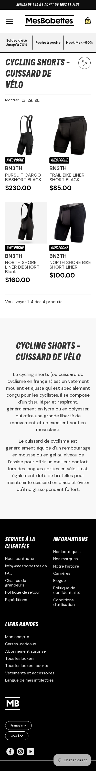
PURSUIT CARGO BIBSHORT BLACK (23, 177)
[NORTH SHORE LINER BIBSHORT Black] (26, 223)
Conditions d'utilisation (64, 602)
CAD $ (14, 736)
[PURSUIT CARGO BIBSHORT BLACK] (26, 135)
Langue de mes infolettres (29, 680)
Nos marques (65, 558)
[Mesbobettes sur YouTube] (31, 751)
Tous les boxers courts (26, 665)
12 (23, 100)
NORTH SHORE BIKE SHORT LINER (70, 264)
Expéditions (16, 599)
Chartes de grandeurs (15, 583)
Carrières (61, 573)
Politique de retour (22, 592)
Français (16, 725)
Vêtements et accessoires (30, 673)
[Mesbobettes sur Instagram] (20, 754)
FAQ (9, 573)
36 (37, 100)
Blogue (59, 580)
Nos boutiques (67, 551)
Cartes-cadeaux (20, 644)
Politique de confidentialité (66, 590)
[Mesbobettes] (49, 21)
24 (30, 100)
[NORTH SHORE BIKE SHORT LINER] (70, 223)
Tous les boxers (20, 658)
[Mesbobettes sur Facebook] (10, 754)
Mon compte (17, 636)
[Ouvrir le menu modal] (9, 21)
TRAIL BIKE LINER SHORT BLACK (66, 177)
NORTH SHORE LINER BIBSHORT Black (22, 267)
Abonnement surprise (25, 651)
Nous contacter (20, 558)
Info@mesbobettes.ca (26, 566)
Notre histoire (66, 566)
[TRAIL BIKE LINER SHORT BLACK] (70, 135)
